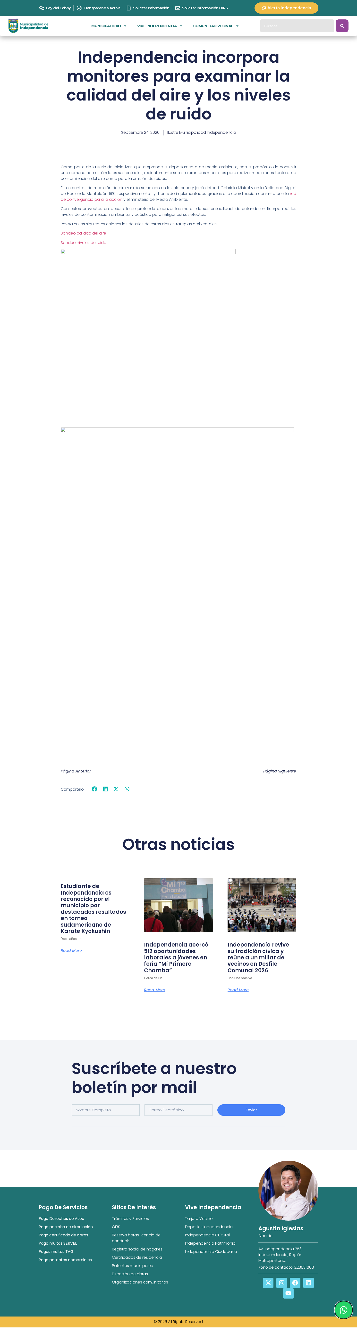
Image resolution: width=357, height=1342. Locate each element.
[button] (94, 789)
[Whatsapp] (343, 1309)
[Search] (342, 25)
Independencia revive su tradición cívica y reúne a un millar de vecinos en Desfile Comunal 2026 (258, 957)
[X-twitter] (268, 1283)
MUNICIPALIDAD (106, 26)
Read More (71, 951)
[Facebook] (295, 1283)
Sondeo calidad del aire (83, 233)
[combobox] (297, 25)
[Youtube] (288, 1293)
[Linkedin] (308, 1283)
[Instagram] (281, 1283)
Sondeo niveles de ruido (83, 242)
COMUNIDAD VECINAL (213, 26)
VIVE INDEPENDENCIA (157, 26)
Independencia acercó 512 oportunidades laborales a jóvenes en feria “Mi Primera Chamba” (176, 957)
